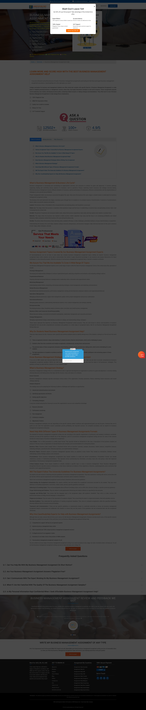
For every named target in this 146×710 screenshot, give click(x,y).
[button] (141, 355)
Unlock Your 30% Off (73, 30)
